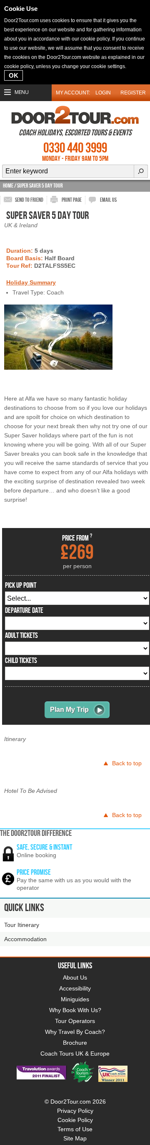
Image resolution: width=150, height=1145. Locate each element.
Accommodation (25, 939)
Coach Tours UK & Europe (75, 1053)
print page (72, 199)
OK (13, 75)
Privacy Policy (75, 1110)
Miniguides (75, 999)
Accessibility (75, 988)
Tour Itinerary (21, 925)
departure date (24, 610)
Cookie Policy (75, 1120)
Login (103, 93)
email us (108, 199)
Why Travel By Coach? (75, 1031)
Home (8, 185)
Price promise (34, 872)
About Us (75, 977)
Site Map (75, 1138)
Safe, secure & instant (44, 847)
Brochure (75, 1042)
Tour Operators (75, 1021)
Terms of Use (75, 1129)
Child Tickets (21, 661)
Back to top (127, 763)
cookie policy (95, 39)
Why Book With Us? (75, 1010)
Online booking (36, 855)
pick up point (20, 585)
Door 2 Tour (75, 114)
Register (133, 93)
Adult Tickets (21, 636)
